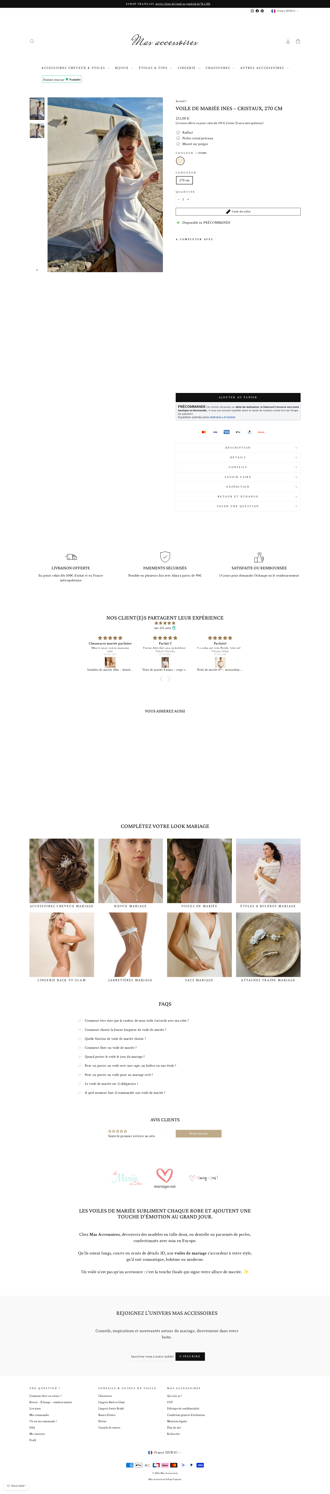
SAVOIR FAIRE (238, 477)
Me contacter (37, 1434)
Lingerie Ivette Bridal (111, 1408)
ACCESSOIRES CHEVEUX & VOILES (74, 68)
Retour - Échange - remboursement (50, 1402)
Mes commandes (39, 1415)
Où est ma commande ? (43, 1421)
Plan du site (174, 1427)
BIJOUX (122, 68)
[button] (162, 679)
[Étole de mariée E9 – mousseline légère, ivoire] (220, 662)
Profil (32, 1440)
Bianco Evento (107, 1415)
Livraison (35, 1408)
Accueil (180, 101)
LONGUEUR (186, 172)
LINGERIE (187, 68)
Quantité (185, 192)
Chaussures (105, 1396)
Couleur (191, 153)
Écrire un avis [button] (198, 1134)
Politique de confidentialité (183, 1408)
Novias (102, 1421)
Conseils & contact (109, 1427)
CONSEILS (238, 467)
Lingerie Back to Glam (111, 1402)
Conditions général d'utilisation (186, 1415)
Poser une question (238, 506)
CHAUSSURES (218, 68)
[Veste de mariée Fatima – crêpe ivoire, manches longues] (165, 662)
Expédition (238, 487)
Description (238, 447)
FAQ (32, 1427)
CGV (170, 1402)
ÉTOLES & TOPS (154, 68)
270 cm (184, 180)
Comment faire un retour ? (45, 1396)
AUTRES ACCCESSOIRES (263, 68)
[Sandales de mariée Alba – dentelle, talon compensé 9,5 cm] (110, 662)
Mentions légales (177, 1421)
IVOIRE (180, 161)
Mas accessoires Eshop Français (165, 1479)
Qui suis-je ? (174, 1396)
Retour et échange (238, 496)
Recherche (173, 1434)
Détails (238, 457)
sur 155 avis (162, 628)
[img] (164, 623)
